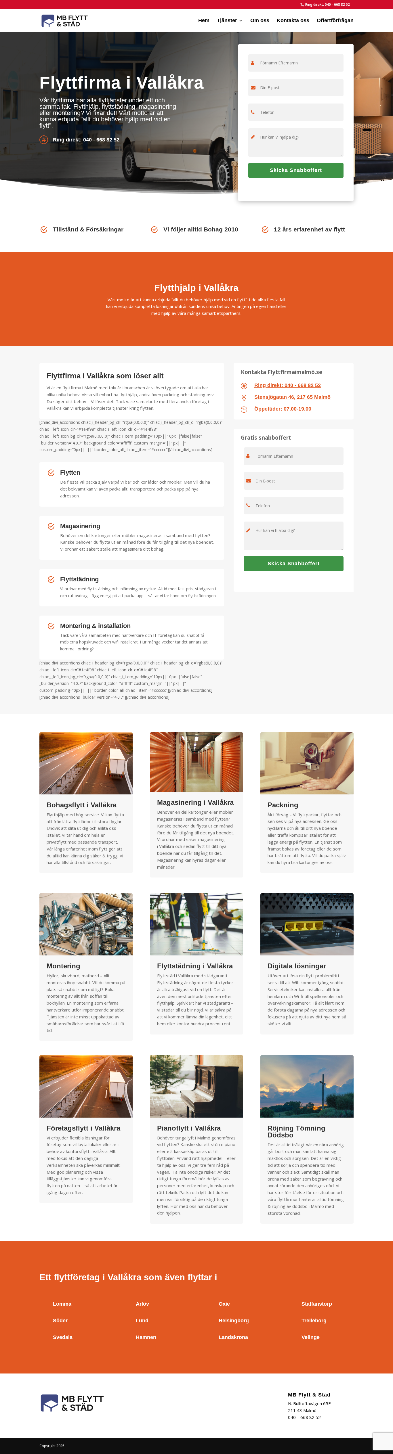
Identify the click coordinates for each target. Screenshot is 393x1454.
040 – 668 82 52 (304, 1417)
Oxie (224, 1304)
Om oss (259, 20)
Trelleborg (314, 1320)
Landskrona (233, 1337)
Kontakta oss (293, 20)
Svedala (63, 1337)
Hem (203, 20)
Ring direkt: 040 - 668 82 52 (327, 4)
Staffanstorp (317, 1304)
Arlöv (142, 1304)
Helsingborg (234, 1320)
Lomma (62, 1304)
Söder (60, 1320)
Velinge (311, 1337)
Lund (142, 1320)
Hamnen (146, 1337)
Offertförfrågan (335, 20)
